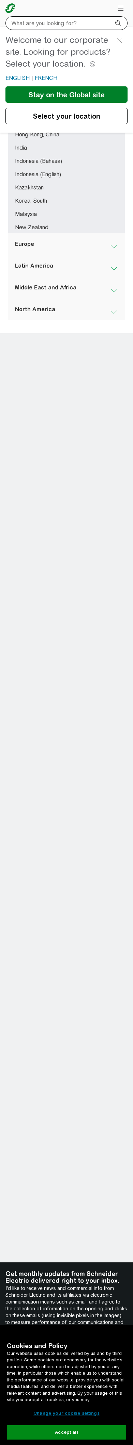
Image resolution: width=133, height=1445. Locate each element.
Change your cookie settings (66, 1413)
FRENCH (46, 78)
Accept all (66, 1432)
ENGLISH (17, 78)
